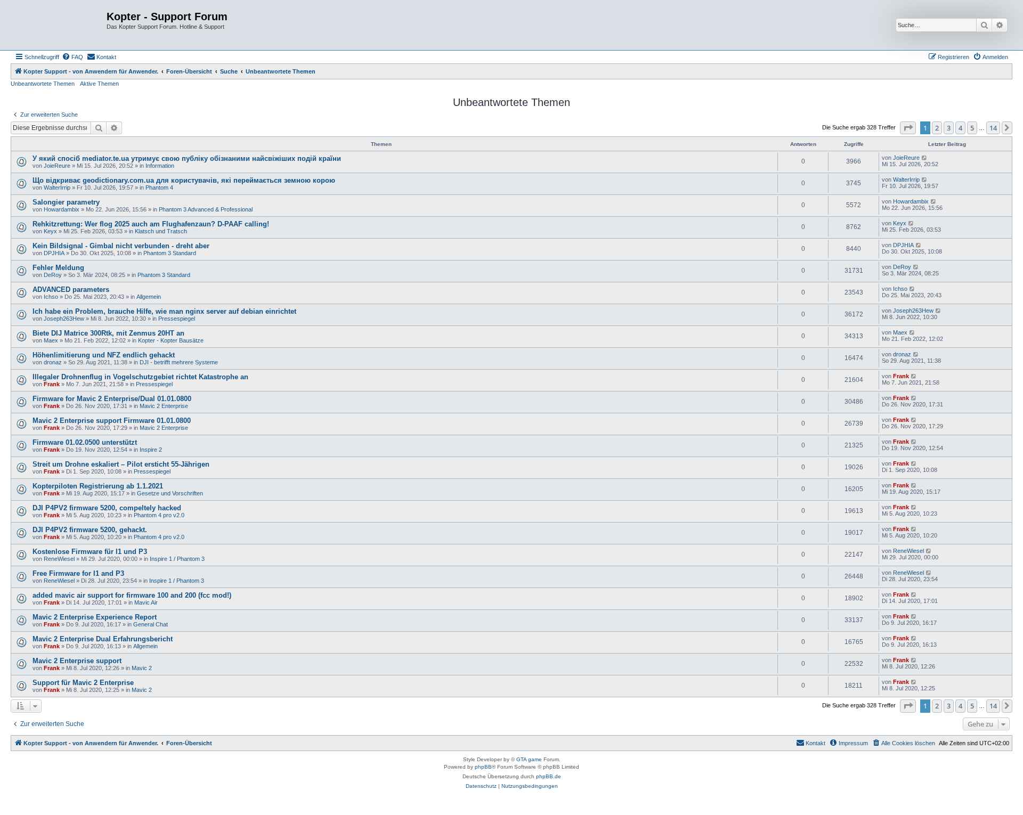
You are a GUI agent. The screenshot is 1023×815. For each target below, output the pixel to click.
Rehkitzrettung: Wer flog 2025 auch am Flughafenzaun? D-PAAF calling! (151, 224)
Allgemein (148, 297)
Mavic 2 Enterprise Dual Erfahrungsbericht (103, 639)
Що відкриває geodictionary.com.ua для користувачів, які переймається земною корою (184, 180)
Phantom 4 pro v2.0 (159, 515)
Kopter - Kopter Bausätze (171, 340)
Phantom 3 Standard (169, 253)
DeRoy (53, 275)
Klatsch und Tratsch (161, 231)
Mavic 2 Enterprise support (77, 661)
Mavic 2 (142, 668)
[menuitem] (72, 57)
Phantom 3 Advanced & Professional (206, 209)
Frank (52, 384)
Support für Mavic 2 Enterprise (83, 683)
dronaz (53, 362)
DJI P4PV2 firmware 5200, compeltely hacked (107, 508)
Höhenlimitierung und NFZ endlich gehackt (104, 355)
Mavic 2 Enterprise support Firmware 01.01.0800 (112, 421)
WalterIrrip (57, 187)
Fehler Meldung (58, 268)
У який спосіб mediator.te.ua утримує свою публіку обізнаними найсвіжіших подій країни (187, 158)
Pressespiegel (176, 318)
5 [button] (972, 128)
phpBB (483, 767)
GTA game (529, 759)
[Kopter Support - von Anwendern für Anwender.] (60, 25)
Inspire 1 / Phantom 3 (177, 559)
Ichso (51, 297)
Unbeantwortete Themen (43, 83)
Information (159, 165)
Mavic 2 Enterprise (164, 406)
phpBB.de (548, 776)
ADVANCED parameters (71, 290)
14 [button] (993, 128)
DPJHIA (54, 253)
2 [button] (937, 128)
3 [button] (949, 128)
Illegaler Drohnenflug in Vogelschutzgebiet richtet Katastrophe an (140, 377)
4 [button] (960, 128)
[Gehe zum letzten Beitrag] (924, 157)
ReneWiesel (59, 559)
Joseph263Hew (64, 318)
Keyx (50, 231)
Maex (51, 340)
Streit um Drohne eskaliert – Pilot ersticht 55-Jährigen (121, 464)
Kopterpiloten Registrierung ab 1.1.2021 (98, 486)
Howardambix (61, 209)
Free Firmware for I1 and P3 (78, 573)
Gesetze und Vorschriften (170, 493)
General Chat (150, 624)
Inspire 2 (151, 449)
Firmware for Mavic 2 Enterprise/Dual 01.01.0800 (112, 399)
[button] (908, 127)
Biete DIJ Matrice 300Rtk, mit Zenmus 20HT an (108, 333)
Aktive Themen (99, 83)
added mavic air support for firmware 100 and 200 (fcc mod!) (132, 595)
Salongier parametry (66, 202)
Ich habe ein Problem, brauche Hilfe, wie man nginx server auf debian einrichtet (164, 311)
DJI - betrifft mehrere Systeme (179, 362)
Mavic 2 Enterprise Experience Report (95, 617)
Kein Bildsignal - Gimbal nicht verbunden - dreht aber (121, 246)
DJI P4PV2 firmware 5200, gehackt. (90, 530)
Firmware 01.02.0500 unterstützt (85, 442)
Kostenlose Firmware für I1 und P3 (90, 552)
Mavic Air (146, 602)
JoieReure (57, 165)
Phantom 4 (159, 187)
